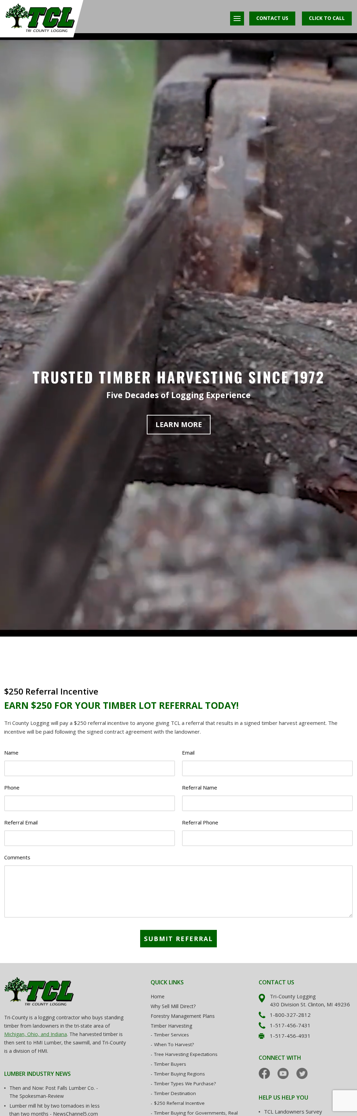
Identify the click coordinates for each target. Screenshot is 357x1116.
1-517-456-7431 (290, 1025)
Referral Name (199, 787)
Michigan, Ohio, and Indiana (35, 1034)
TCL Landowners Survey (293, 1111)
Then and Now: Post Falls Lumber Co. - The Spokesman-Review (53, 1092)
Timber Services (171, 1034)
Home (158, 996)
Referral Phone (200, 822)
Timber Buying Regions (179, 1074)
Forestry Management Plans (183, 1016)
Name (11, 752)
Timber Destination (175, 1093)
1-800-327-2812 (290, 1014)
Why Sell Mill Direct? (173, 1006)
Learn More (178, 424)
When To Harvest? (174, 1044)
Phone (12, 787)
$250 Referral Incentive (179, 1103)
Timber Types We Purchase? (185, 1083)
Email (188, 752)
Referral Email (21, 822)
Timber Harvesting (171, 1025)
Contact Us (272, 18)
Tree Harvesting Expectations (186, 1054)
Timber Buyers (170, 1064)
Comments (17, 857)
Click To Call (327, 18)
